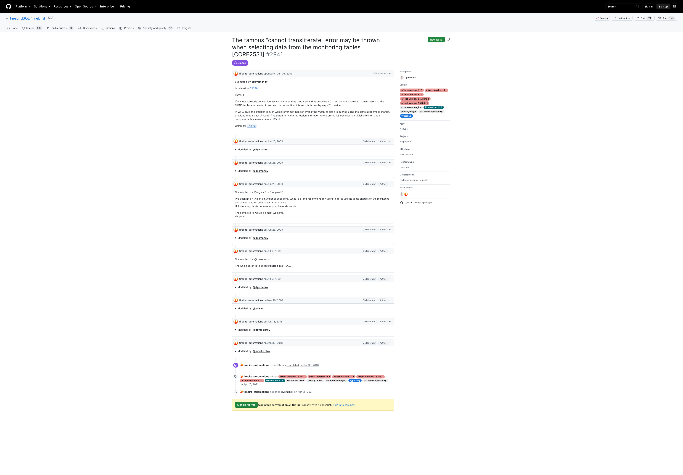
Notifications (624, 18)
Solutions (40, 6)
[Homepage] (8, 6)
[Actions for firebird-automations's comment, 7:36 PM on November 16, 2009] (390, 300)
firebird (38, 18)
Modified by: (253, 149)
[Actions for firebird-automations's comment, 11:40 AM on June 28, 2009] (390, 229)
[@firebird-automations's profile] (236, 73)
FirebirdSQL (20, 18)
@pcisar (258, 308)
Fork (646, 18)
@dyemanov (260, 81)
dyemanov (287, 391)
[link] (254, 365)
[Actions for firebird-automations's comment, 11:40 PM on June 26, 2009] (390, 162)
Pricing (125, 6)
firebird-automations (251, 73)
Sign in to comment (344, 404)
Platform (22, 6)
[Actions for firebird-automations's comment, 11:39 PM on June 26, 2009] (390, 141)
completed (293, 365)
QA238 (254, 88)
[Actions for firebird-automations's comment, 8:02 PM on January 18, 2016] (390, 321)
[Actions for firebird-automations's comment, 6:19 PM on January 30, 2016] (390, 342)
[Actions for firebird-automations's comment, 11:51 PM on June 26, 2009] (390, 184)
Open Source (84, 6)
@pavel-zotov (261, 329)
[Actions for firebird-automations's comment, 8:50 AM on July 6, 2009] (390, 251)
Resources (61, 6)
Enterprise (106, 6)
